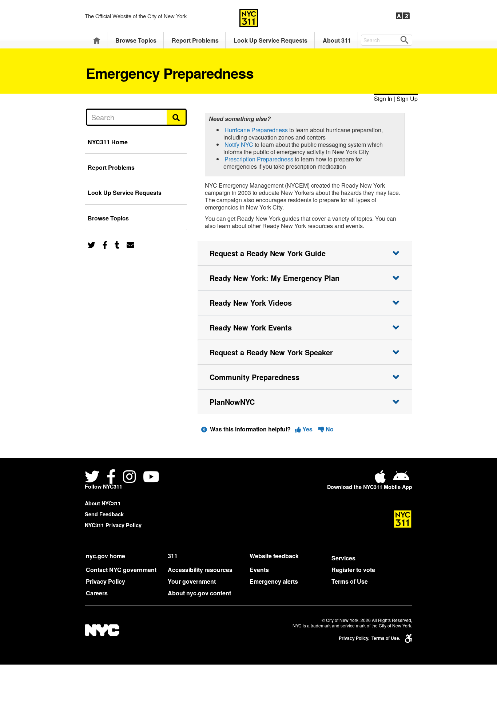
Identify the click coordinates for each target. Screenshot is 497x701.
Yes (307, 429)
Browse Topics (135, 40)
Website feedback (274, 556)
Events (259, 569)
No (329, 429)
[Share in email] (130, 244)
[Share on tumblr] (117, 244)
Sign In (383, 98)
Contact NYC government (121, 569)
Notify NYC (238, 144)
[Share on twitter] (91, 244)
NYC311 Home (108, 142)
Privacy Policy (105, 581)
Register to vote (353, 569)
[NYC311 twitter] (93, 477)
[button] (305, 253)
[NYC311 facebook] (111, 477)
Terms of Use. (385, 638)
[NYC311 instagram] (129, 477)
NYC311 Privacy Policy (113, 525)
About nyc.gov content (199, 593)
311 (173, 556)
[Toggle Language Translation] (402, 16)
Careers (97, 593)
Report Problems (195, 40)
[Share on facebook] (105, 244)
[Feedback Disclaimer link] (204, 429)
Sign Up (407, 98)
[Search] (177, 117)
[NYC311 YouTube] (151, 477)
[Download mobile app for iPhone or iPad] (382, 479)
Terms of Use (349, 581)
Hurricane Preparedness (256, 130)
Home (96, 40)
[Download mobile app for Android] (401, 479)
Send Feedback (104, 514)
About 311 (337, 40)
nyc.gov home (105, 556)
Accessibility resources (200, 569)
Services (343, 558)
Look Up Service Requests (270, 40)
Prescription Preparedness (258, 159)
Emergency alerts (274, 581)
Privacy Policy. (354, 638)
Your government (192, 581)
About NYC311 (103, 503)
